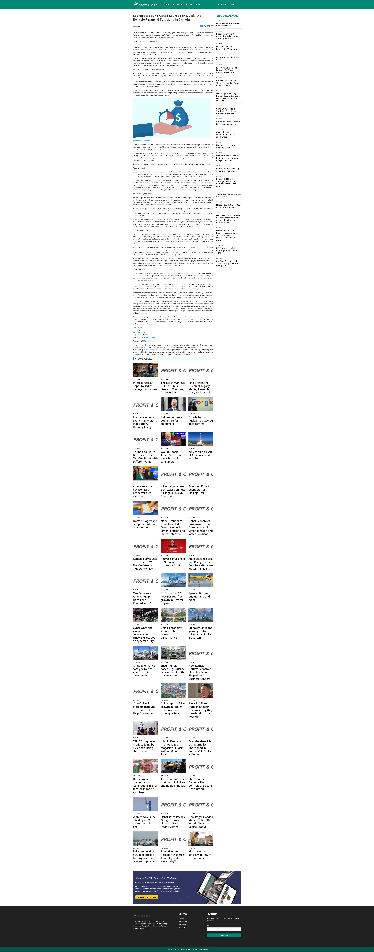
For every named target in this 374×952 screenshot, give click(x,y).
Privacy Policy (184, 922)
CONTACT (198, 5)
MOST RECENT (177, 5)
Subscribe (224, 935)
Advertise (182, 925)
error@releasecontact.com (155, 350)
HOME (168, 5)
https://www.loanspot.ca (141, 141)
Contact (182, 928)
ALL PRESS (188, 5)
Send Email (141, 332)
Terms (181, 918)
